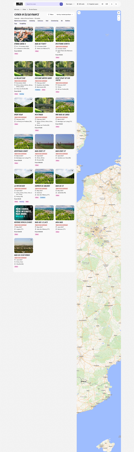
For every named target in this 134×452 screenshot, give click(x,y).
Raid (47, 20)
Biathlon (67, 20)
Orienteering (54, 20)
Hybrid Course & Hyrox (20, 20)
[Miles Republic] (19, 4)
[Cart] (116, 4)
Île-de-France (33, 9)
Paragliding (23, 23)
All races (16, 9)
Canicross (40, 20)
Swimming (32, 20)
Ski (62, 20)
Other (24, 9)
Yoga (15, 23)
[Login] (111, 4)
